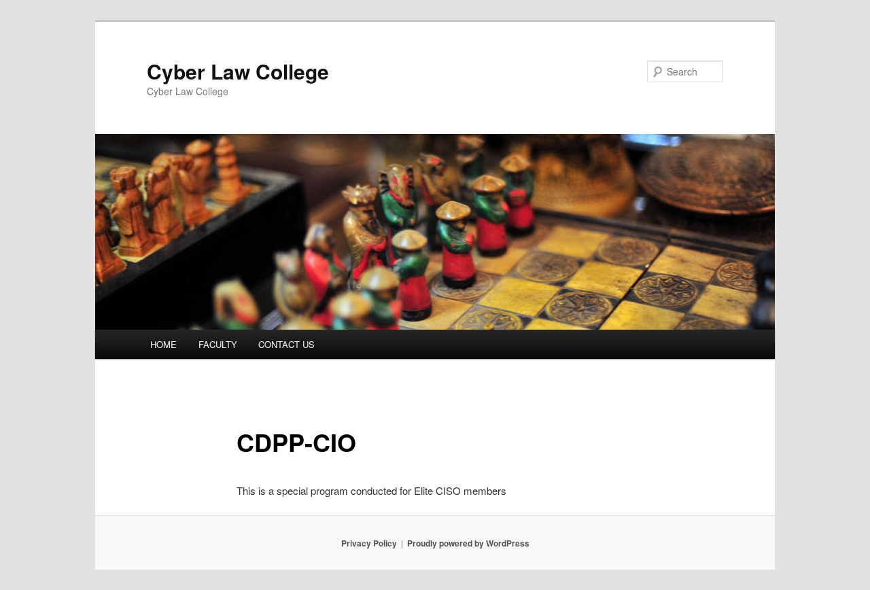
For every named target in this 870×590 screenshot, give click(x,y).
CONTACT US (286, 344)
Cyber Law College (238, 71)
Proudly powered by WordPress (468, 543)
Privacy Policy (369, 543)
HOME (163, 344)
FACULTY (217, 344)
